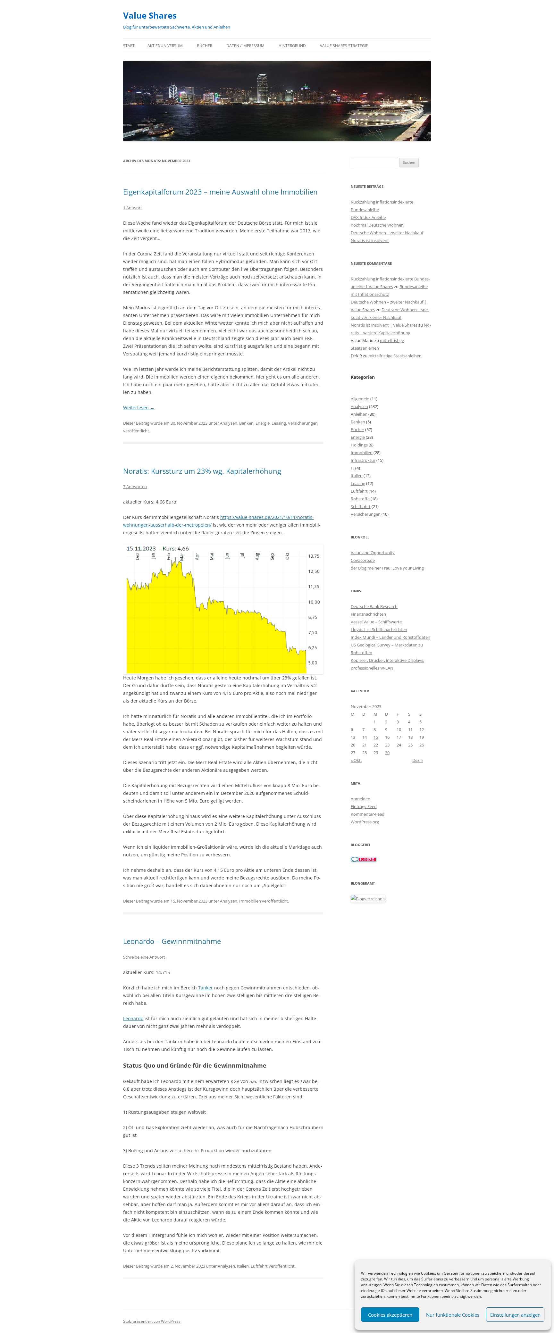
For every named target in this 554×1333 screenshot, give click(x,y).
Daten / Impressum (245, 45)
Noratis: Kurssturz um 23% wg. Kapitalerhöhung (202, 471)
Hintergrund (292, 45)
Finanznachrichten (368, 614)
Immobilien (250, 901)
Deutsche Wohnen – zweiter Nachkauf (387, 233)
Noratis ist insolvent (370, 240)
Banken (246, 423)
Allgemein (360, 399)
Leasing (279, 423)
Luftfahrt (259, 1266)
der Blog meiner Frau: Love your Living (387, 568)
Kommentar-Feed (367, 814)
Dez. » (417, 760)
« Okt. (356, 760)
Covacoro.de (363, 560)
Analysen (228, 423)
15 (376, 737)
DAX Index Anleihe (368, 217)
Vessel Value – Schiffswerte (376, 622)
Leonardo (133, 1018)
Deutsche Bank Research (374, 606)
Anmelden (360, 799)
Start (129, 45)
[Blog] (368, 899)
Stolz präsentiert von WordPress (151, 1321)
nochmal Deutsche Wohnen (377, 225)
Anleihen (359, 414)
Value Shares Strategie (344, 45)
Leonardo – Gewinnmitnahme (172, 941)
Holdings (359, 445)
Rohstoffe (360, 499)
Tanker (205, 988)
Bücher (204, 45)
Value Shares (150, 15)
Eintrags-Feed (364, 806)
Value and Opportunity (373, 552)
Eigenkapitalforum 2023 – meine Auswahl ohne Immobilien (220, 191)
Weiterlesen (139, 407)
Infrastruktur (363, 460)
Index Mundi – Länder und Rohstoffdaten (390, 637)
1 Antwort (132, 208)
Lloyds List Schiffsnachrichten (379, 629)
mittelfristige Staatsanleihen (395, 356)
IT (352, 468)
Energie (263, 423)
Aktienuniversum (165, 45)
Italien (243, 1266)
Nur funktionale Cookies (452, 1315)
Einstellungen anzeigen (515, 1315)
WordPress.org (365, 822)
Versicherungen (303, 423)
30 (387, 752)
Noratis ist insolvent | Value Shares (384, 325)
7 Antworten (135, 486)
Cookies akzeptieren (390, 1315)
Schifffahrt (361, 506)
